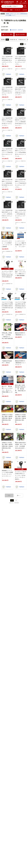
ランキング (17, 9)
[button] (25, 6)
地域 (11, 9)
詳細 (25, 44)
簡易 (22, 44)
